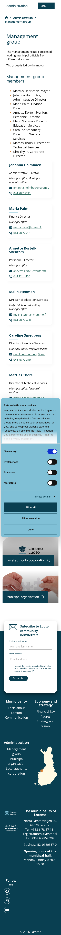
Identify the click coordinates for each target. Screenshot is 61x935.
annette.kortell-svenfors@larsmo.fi (31, 271)
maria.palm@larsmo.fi (27, 227)
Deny (30, 529)
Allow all (30, 507)
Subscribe (18, 678)
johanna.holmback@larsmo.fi (31, 188)
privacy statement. (22, 438)
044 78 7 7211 (22, 193)
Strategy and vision (46, 723)
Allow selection (31, 518)
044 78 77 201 (22, 233)
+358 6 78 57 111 (43, 829)
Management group (16, 751)
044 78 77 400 (22, 320)
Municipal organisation (16, 761)
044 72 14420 (21, 276)
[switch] (52, 462)
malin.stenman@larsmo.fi (29, 314)
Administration (23, 18)
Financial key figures (45, 713)
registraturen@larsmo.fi (40, 834)
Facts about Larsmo (16, 710)
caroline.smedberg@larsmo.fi (31, 354)
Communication (16, 717)
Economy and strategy (46, 703)
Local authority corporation (16, 770)
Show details (42, 496)
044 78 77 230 (22, 360)
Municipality (16, 701)
